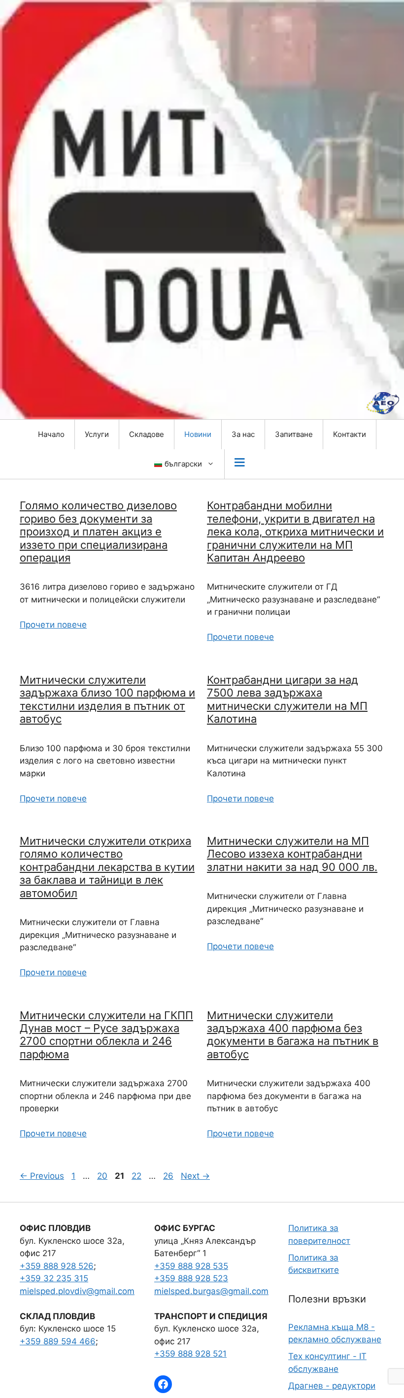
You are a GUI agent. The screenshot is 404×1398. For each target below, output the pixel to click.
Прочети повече (53, 625)
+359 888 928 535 (191, 1266)
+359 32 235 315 (54, 1278)
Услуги (97, 434)
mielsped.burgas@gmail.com (211, 1291)
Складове (146, 434)
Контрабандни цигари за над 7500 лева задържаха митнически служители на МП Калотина (287, 699)
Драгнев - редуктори (331, 1386)
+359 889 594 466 (58, 1341)
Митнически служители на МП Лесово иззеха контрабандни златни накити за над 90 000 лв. (292, 853)
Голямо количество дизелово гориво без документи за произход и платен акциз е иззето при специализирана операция (98, 531)
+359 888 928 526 (57, 1266)
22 (137, 1176)
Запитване (294, 434)
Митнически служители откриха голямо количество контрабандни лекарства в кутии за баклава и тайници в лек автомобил (107, 866)
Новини (197, 434)
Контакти (349, 434)
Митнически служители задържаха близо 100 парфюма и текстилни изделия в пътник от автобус (107, 699)
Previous (42, 1176)
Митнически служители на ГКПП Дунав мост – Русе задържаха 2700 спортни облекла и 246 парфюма (106, 1035)
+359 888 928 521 (190, 1354)
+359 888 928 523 (191, 1278)
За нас (243, 434)
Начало (51, 434)
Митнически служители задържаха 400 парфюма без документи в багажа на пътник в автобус (292, 1035)
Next (195, 1176)
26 (169, 1176)
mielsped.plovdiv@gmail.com (77, 1291)
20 (103, 1176)
